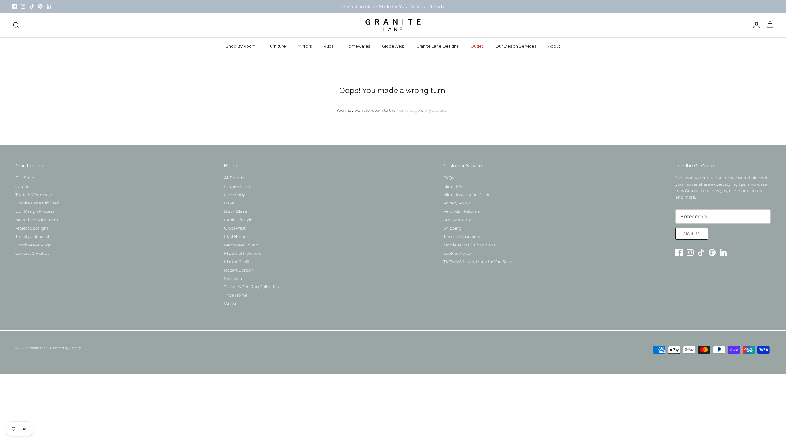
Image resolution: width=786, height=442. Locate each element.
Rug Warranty (457, 219)
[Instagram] (23, 6)
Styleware (233, 278)
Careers (22, 186)
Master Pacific (237, 261)
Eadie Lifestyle (238, 219)
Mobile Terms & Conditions (469, 244)
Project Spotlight (31, 228)
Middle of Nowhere (243, 253)
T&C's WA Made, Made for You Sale (477, 261)
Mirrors (305, 46)
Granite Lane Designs (437, 46)
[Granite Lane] (393, 25)
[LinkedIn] (49, 6)
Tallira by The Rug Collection (251, 286)
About (554, 46)
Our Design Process (34, 211)
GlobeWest (393, 46)
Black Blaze (235, 211)
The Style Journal (32, 236)
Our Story (24, 177)
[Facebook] (14, 6)
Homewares (357, 46)
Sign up (691, 233)
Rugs (328, 46)
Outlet (476, 46)
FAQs (448, 177)
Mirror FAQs (454, 186)
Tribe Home (235, 295)
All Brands (234, 177)
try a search (437, 110)
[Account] (755, 25)
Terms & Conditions (462, 236)
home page (408, 110)
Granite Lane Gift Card (37, 202)
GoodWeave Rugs (33, 244)
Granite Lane (237, 186)
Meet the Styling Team (37, 219)
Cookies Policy (457, 253)
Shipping (452, 228)
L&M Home (235, 236)
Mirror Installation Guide (467, 194)
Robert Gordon (239, 270)
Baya (229, 202)
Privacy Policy (456, 202)
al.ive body (234, 194)
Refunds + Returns (461, 211)
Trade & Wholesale (33, 194)
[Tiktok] (31, 6)
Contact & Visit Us (32, 253)
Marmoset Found (241, 244)
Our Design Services (515, 46)
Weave (231, 303)
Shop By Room (241, 46)
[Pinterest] (40, 6)
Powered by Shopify (65, 348)
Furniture (277, 46)
